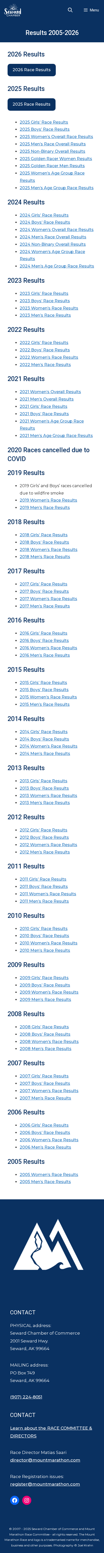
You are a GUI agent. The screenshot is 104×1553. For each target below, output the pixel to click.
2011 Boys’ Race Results (44, 886)
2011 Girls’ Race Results (43, 879)
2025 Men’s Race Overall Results (53, 144)
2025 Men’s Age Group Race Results (57, 187)
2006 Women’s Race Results (49, 1140)
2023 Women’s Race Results (49, 308)
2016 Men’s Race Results (45, 655)
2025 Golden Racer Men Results (52, 165)
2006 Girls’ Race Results (44, 1125)
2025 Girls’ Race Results (44, 122)
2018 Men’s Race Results (45, 556)
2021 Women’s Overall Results (50, 391)
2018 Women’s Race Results (48, 549)
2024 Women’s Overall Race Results (57, 229)
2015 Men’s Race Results (45, 704)
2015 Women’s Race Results (48, 697)
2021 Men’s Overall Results (47, 399)
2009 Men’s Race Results (45, 999)
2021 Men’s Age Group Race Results (56, 435)
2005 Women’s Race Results (49, 1174)
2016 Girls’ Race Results (43, 633)
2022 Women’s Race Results (49, 357)
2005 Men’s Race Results (45, 1181)
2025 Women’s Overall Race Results (56, 136)
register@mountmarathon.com (45, 1484)
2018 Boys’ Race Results (44, 542)
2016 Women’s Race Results (48, 648)
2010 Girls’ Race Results (44, 928)
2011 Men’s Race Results (44, 901)
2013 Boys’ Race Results (44, 788)
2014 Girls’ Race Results (44, 731)
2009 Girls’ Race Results (44, 977)
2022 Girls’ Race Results (44, 342)
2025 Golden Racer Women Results (56, 158)
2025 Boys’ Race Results (45, 129)
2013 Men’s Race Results (45, 802)
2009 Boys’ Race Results (45, 985)
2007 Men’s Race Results (45, 1098)
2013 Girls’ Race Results (43, 781)
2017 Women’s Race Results (48, 598)
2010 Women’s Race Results (48, 943)
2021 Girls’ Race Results (43, 406)
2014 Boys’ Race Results (44, 739)
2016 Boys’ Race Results (44, 640)
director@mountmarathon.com (45, 1460)
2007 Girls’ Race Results (44, 1076)
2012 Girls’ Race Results (43, 830)
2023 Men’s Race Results (45, 315)
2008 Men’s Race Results (45, 1048)
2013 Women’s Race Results (48, 795)
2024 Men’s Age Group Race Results (57, 266)
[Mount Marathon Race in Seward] (14, 10)
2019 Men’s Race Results (45, 507)
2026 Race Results (32, 69)
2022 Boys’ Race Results (45, 350)
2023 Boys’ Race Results (45, 300)
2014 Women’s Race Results (48, 746)
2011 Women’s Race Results (48, 894)
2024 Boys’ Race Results (45, 222)
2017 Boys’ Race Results (44, 591)
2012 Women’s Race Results (48, 844)
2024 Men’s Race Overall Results (53, 237)
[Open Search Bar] (70, 10)
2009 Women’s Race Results (49, 992)
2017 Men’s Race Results (45, 606)
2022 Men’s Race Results (45, 364)
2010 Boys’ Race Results (44, 935)
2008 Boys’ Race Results (45, 1034)
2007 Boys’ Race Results (45, 1083)
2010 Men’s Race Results (45, 950)
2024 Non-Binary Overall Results (53, 244)
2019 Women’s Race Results (48, 500)
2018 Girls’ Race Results (44, 535)
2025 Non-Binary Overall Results (52, 151)
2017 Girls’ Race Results (43, 584)
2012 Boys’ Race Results (44, 837)
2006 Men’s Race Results (45, 1147)
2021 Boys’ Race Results (44, 413)
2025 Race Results (31, 104)
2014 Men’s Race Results (45, 753)
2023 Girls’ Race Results (44, 293)
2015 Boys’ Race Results (44, 689)
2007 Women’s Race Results (49, 1090)
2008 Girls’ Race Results (44, 1027)
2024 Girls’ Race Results (44, 215)
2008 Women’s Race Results (49, 1041)
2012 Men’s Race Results (45, 852)
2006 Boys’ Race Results (45, 1132)
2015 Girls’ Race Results (43, 682)
